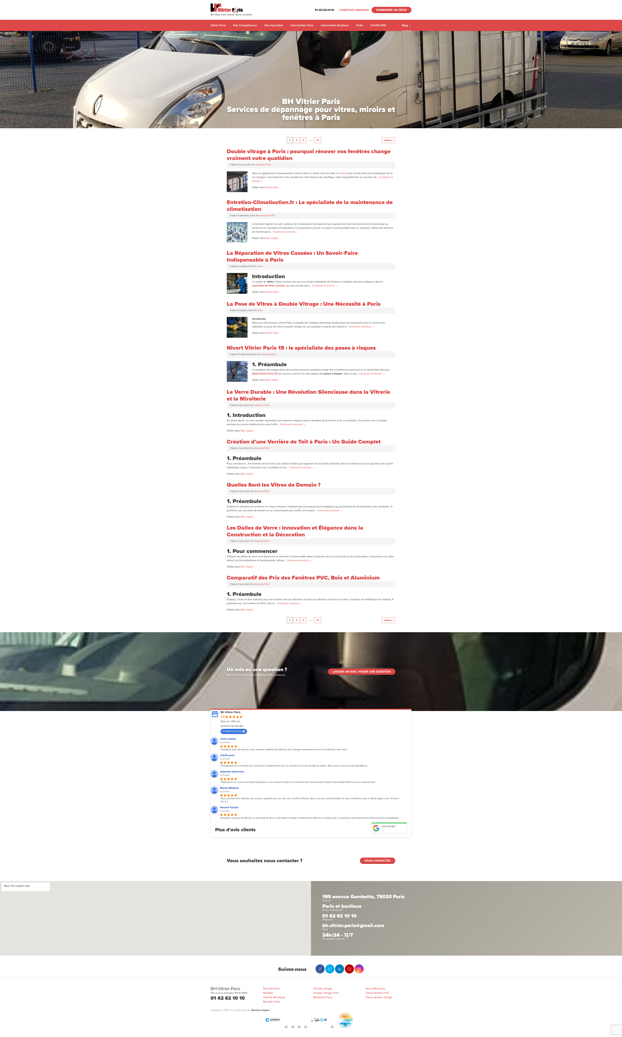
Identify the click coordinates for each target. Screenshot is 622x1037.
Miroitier (268, 993)
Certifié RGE (378, 25)
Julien (260, 266)
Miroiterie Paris (322, 997)
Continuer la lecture (286, 231)
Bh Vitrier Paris (231, 712)
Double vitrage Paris (326, 993)
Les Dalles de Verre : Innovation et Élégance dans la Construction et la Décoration (295, 531)
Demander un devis (391, 10)
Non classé (272, 238)
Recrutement (271, 988)
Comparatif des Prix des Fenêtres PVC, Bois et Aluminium (303, 577)
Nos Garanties (274, 25)
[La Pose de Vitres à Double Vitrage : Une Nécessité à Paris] (237, 336)
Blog (405, 25)
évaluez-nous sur (232, 731)
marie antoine (228, 739)
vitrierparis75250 (263, 164)
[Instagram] (359, 968)
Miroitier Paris (271, 1001)
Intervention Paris (302, 25)
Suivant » (388, 140)
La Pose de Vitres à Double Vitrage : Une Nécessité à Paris (303, 304)
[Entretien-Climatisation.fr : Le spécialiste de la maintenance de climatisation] (237, 242)
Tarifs (359, 25)
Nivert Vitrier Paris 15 (264, 373)
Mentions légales (261, 1010)
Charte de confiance (354, 10)
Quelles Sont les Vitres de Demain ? (274, 484)
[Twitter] (329, 968)
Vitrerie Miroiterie (274, 997)
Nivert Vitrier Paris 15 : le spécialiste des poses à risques (301, 347)
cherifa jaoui (227, 755)
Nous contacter (378, 860)
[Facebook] (320, 968)
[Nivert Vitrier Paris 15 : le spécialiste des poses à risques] (237, 381)
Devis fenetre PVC (377, 993)
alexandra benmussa (232, 771)
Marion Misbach (229, 788)
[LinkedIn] (339, 968)
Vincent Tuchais (229, 807)
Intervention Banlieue (335, 25)
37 (318, 140)
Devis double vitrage (379, 997)
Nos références (375, 988)
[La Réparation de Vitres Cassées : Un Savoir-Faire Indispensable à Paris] (237, 293)
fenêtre (343, 173)
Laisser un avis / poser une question (362, 671)
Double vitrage (322, 988)
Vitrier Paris (218, 25)
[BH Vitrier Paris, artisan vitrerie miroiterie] (236, 8)
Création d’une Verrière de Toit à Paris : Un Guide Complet (303, 441)
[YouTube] (349, 968)
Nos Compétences (245, 25)
